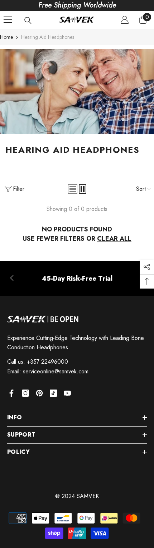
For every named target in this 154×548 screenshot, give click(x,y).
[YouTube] (67, 393)
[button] (72, 189)
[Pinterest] (39, 393)
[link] (77, 278)
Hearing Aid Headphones (47, 37)
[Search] (28, 20)
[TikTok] (53, 393)
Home (6, 37)
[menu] (8, 19)
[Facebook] (11, 393)
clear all (114, 238)
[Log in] (125, 20)
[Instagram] (25, 393)
